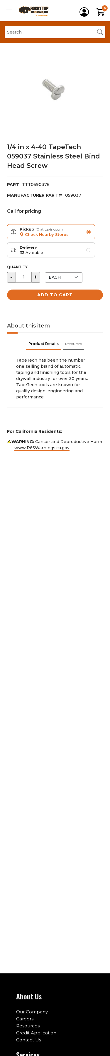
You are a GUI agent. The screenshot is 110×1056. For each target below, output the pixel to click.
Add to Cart (55, 294)
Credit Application (36, 1033)
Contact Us (28, 1040)
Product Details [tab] (43, 343)
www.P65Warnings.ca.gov (42, 447)
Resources (28, 1026)
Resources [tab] (73, 343)
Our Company (32, 1012)
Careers (24, 1019)
